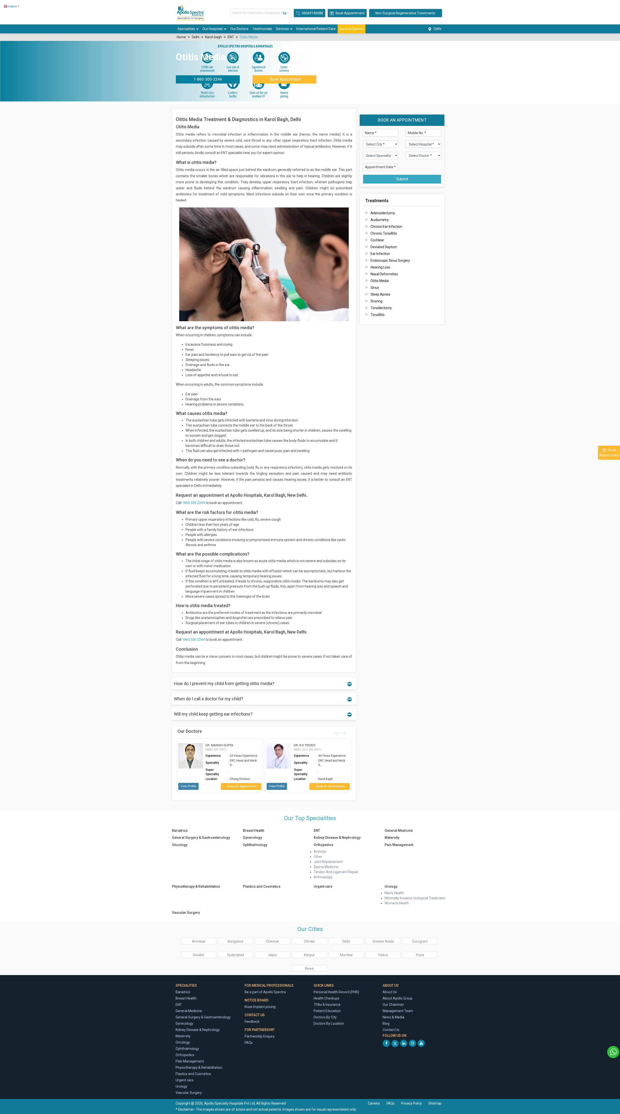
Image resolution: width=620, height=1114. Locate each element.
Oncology (179, 845)
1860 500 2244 (193, 503)
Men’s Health (394, 893)
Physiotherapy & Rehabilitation (196, 886)
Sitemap (435, 1103)
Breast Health (253, 830)
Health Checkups (326, 998)
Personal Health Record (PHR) (336, 992)
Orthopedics (323, 845)
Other (318, 857)
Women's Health (397, 903)
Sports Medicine (326, 867)
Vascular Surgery (186, 913)
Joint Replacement (328, 862)
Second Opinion (352, 29)
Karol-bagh (213, 37)
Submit (402, 179)
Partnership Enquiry (260, 1036)
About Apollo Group (397, 998)
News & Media (393, 1017)
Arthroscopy (323, 877)
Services (282, 29)
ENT (231, 37)
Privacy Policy (412, 1103)
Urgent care (323, 886)
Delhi (195, 37)
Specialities (186, 29)
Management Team (398, 1011)
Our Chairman (393, 1005)
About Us (390, 992)
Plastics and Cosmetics (261, 886)
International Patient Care (316, 29)
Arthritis (320, 852)
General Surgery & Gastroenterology (201, 837)
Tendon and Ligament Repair (336, 872)
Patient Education (327, 1011)
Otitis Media (249, 37)
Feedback (252, 1021)
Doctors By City (325, 1017)
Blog (386, 1023)
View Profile (188, 786)
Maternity (392, 837)
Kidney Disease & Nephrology (337, 837)
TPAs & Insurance (327, 1005)
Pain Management (399, 845)
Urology (391, 886)
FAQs (249, 1043)
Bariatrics (180, 830)
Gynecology (252, 837)
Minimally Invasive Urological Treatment (415, 898)
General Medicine (399, 830)
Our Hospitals (212, 29)
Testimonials (262, 29)
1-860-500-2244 (208, 79)
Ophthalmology (255, 845)
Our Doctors (239, 29)
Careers (374, 1103)
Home (181, 37)
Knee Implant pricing (260, 1007)
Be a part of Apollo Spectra (265, 992)
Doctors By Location (329, 1023)
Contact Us (391, 1030)
